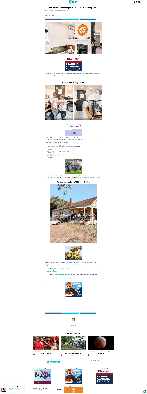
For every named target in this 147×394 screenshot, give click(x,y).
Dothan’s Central (67, 262)
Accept (5, 389)
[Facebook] (134, 2)
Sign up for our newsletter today (77, 278)
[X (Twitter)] (91, 360)
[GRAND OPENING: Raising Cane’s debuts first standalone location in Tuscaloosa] (46, 343)
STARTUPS (20, 2)
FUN (13, 2)
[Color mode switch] (144, 2)
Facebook (49, 271)
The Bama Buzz (52, 362)
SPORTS (16, 2)
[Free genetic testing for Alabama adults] (73, 128)
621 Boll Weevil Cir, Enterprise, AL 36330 (60, 268)
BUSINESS (9, 2)
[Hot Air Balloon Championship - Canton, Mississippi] (73, 253)
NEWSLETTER (4, 2)
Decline (11, 389)
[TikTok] (141, 2)
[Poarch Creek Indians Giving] (73, 390)
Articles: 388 (73, 325)
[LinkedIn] (139, 2)
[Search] (142, 2)
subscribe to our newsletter (71, 78)
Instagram (54, 271)
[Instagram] (136, 2)
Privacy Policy (36, 392)
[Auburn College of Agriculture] (73, 376)
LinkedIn (73, 276)
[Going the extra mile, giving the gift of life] (73, 166)
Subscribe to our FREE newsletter (62, 274)
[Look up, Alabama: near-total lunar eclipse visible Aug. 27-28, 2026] (101, 343)
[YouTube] (98, 360)
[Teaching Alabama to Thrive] (73, 64)
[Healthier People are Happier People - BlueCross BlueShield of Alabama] (73, 289)
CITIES (25, 2)
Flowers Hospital (79, 262)
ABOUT (29, 2)
